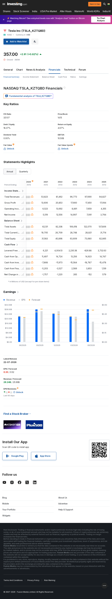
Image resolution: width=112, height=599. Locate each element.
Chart (19, 69)
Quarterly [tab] (23, 171)
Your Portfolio (8, 509)
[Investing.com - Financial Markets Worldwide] (17, 4)
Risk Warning (49, 580)
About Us (62, 497)
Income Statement (31, 77)
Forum (82, 69)
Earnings (83, 77)
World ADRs (93, 11)
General (8, 69)
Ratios (73, 77)
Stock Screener (21, 11)
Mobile (5, 503)
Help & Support (65, 509)
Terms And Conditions (13, 580)
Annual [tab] (10, 171)
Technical (69, 69)
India (34, 11)
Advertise (63, 503)
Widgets (6, 515)
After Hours (65, 11)
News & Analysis (35, 69)
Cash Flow (62, 77)
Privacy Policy (33, 580)
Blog (4, 497)
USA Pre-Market (48, 11)
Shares (6, 11)
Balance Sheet (48, 77)
